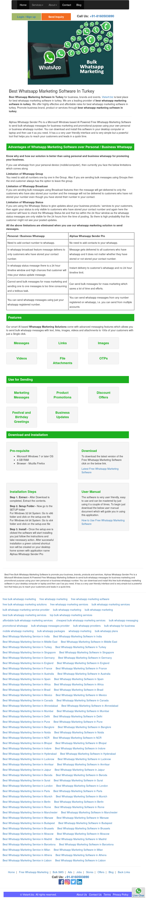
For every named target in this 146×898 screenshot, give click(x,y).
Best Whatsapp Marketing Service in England (28, 663)
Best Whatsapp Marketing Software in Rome (79, 807)
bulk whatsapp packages (51, 631)
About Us (82, 894)
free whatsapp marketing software (90, 599)
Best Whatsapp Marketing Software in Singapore (86, 652)
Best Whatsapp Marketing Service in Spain (27, 679)
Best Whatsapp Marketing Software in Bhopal (81, 743)
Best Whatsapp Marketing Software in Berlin (79, 801)
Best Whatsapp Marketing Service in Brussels (28, 828)
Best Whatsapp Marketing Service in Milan (26, 849)
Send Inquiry (56, 16)
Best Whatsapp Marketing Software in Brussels (83, 828)
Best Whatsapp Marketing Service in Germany (29, 657)
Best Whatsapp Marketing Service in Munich (27, 796)
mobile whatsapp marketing (18, 631)
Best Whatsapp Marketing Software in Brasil (78, 689)
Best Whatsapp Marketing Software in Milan (78, 849)
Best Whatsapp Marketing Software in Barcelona (86, 844)
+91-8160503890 (102, 16)
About (52, 5)
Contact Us (95, 894)
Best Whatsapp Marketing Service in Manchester (30, 812)
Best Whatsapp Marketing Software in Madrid (81, 839)
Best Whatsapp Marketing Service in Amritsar (28, 764)
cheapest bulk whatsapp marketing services (80, 620)
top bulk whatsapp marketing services (71, 615)
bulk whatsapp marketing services (111, 604)
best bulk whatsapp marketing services (24, 615)
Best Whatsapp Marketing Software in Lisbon (80, 860)
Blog (78, 5)
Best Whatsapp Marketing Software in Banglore (84, 727)
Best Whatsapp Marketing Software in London (82, 785)
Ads (70, 872)
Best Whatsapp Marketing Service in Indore (27, 748)
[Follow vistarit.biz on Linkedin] (79, 881)
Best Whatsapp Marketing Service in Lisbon (27, 860)
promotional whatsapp (15, 625)
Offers (101, 872)
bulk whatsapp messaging (123, 620)
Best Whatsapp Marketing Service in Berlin (27, 801)
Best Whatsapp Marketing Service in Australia (28, 673)
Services (36, 5)
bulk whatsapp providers (87, 625)
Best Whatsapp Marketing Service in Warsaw (28, 817)
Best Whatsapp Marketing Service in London (28, 785)
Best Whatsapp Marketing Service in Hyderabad (30, 753)
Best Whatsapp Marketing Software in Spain (79, 679)
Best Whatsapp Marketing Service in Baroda (27, 775)
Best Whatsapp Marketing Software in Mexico (81, 695)
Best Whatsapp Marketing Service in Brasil (26, 689)
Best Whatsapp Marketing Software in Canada (83, 700)
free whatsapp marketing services (69, 604)
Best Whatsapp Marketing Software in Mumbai (83, 711)
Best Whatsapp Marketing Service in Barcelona (29, 844)
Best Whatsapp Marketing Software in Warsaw (83, 817)
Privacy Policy (120, 894)
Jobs (79, 872)
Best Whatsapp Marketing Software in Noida (79, 732)
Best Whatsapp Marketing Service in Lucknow (28, 759)
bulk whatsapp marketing (67, 609)
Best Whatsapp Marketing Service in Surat (26, 780)
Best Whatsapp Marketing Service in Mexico (27, 695)
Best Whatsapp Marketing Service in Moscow (28, 833)
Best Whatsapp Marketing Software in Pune (78, 721)
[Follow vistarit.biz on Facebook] (61, 881)
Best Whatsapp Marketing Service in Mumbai (28, 711)
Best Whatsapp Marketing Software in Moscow (83, 833)
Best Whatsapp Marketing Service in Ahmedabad (30, 705)
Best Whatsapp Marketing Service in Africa (27, 684)
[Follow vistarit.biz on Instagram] (67, 881)
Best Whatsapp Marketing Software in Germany (85, 657)
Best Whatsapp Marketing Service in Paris (26, 791)
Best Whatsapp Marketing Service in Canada (28, 700)
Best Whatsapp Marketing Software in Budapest (85, 823)
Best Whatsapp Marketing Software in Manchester (89, 812)
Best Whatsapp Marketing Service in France (27, 668)
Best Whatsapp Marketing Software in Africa (79, 684)
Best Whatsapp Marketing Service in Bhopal (27, 743)
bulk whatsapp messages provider (50, 625)
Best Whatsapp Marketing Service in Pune (26, 721)
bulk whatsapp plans (106, 631)
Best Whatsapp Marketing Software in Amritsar (83, 764)
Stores (89, 872)
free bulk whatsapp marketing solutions (25, 604)
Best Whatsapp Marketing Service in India (26, 636)
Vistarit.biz (107, 97)
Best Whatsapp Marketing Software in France (81, 668)
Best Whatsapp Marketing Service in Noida (27, 732)
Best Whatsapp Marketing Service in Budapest (29, 823)
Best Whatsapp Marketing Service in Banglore (28, 727)
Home (23, 5)
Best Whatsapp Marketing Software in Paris (77, 791)
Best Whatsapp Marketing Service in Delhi (26, 716)
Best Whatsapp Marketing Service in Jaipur (27, 769)
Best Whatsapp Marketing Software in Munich (81, 796)
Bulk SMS (58, 872)
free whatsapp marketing (53, 599)
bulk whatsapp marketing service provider (26, 609)
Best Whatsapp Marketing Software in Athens (81, 855)
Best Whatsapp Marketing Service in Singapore (29, 652)
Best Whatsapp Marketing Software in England (83, 663)
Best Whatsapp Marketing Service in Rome (27, 807)
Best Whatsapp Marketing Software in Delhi (77, 716)
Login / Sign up (26, 16)
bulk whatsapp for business (119, 625)
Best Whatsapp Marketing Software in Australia (84, 673)
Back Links (124, 872)
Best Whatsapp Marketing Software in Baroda (81, 775)
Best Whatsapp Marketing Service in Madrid (27, 839)
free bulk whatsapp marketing (19, 599)
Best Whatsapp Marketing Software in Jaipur (80, 769)
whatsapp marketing (80, 631)
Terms (107, 894)
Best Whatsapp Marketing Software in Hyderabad (88, 753)
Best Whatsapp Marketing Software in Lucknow (84, 759)
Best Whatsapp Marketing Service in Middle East (30, 641)
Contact (66, 5)
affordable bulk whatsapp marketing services (28, 620)
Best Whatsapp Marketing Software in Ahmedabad (89, 705)
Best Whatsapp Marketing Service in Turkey (27, 647)
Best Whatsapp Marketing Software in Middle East (89, 641)
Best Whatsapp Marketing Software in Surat (78, 780)
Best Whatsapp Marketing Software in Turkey (80, 647)
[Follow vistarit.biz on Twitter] (73, 881)
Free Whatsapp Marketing (33, 872)
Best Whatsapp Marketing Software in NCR (77, 737)
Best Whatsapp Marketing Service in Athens (27, 855)
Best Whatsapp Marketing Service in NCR (26, 737)
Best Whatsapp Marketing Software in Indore (80, 748)
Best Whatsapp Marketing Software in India (77, 636)
